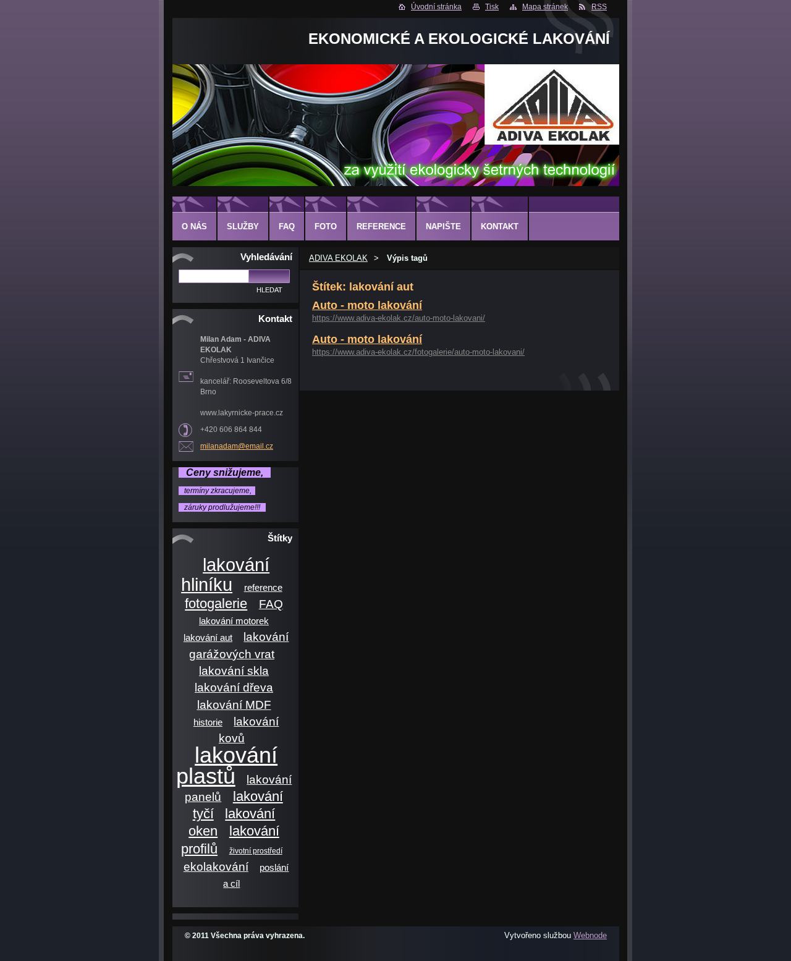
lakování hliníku (225, 574)
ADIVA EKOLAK (338, 258)
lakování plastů (226, 765)
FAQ (271, 604)
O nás (194, 226)
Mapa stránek (545, 7)
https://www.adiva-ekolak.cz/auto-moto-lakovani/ (398, 318)
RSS (599, 7)
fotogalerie (216, 603)
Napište (443, 226)
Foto (326, 226)
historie (207, 722)
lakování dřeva (234, 687)
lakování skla (234, 670)
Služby (243, 226)
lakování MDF (234, 704)
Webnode (590, 935)
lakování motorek (234, 621)
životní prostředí (255, 851)
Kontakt (499, 226)
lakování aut (208, 638)
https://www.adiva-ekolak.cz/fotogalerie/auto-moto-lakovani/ (418, 352)
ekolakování (216, 866)
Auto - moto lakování (367, 305)
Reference (381, 226)
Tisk (492, 7)
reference (263, 588)
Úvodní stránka (436, 7)
